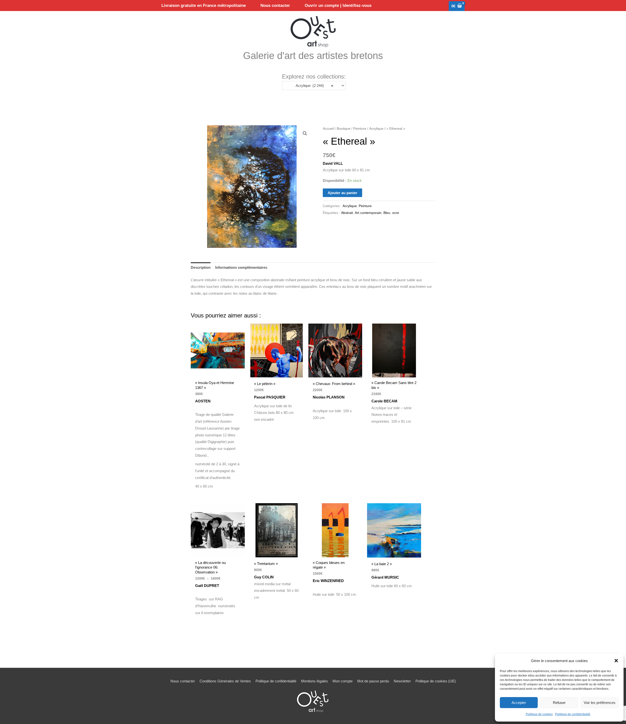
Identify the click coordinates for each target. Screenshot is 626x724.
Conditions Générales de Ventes (225, 681)
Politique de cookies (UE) (435, 681)
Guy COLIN (264, 577)
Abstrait (347, 213)
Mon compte (343, 681)
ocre (395, 213)
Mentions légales (314, 681)
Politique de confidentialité (572, 714)
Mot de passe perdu (373, 681)
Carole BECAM (384, 401)
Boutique (343, 128)
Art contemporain (368, 213)
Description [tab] (201, 267)
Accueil (328, 128)
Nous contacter (182, 681)
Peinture (359, 128)
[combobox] (314, 85)
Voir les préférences (599, 703)
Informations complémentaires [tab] (241, 267)
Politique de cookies (539, 714)
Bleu (386, 213)
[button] (616, 660)
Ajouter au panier (342, 193)
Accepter (519, 703)
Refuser (559, 703)
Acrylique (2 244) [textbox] (313, 85)
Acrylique (376, 128)
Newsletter (402, 681)
